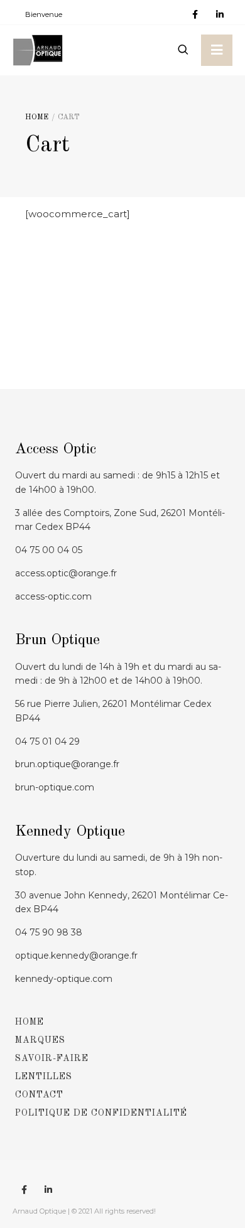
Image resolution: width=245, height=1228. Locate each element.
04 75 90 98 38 (48, 932)
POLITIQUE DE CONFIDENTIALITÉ (101, 1113)
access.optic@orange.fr (66, 573)
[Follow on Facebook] (194, 15)
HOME (29, 1022)
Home (36, 117)
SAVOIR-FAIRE (52, 1058)
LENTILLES (43, 1076)
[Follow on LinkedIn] (219, 15)
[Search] (183, 50)
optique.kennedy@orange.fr (76, 955)
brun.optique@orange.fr (67, 764)
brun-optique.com (54, 787)
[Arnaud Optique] (38, 50)
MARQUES (40, 1040)
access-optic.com (53, 596)
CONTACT (39, 1095)
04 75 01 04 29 (47, 741)
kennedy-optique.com (63, 978)
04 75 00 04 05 (48, 550)
